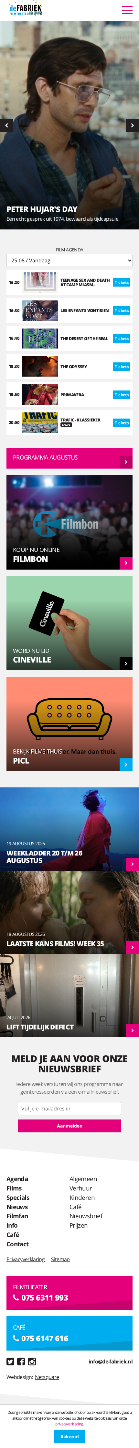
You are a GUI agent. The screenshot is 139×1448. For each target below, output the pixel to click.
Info (11, 1225)
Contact (17, 1244)
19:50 (14, 394)
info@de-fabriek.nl (111, 1361)
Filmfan (17, 1215)
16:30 (14, 310)
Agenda (17, 1178)
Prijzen (79, 1225)
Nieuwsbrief (86, 1215)
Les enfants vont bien (84, 310)
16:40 (14, 338)
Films (14, 1188)
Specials (17, 1197)
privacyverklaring (69, 1424)
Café (12, 1234)
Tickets (122, 282)
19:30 (14, 366)
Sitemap (60, 1259)
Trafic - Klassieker (80, 420)
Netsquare (47, 1377)
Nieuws (16, 1206)
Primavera (72, 395)
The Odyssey (73, 367)
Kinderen (82, 1197)
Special (66, 424)
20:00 (14, 422)
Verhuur (81, 1188)
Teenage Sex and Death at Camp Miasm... (85, 282)
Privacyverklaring (25, 1259)
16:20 (14, 282)
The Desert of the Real (84, 338)
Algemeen (83, 1178)
